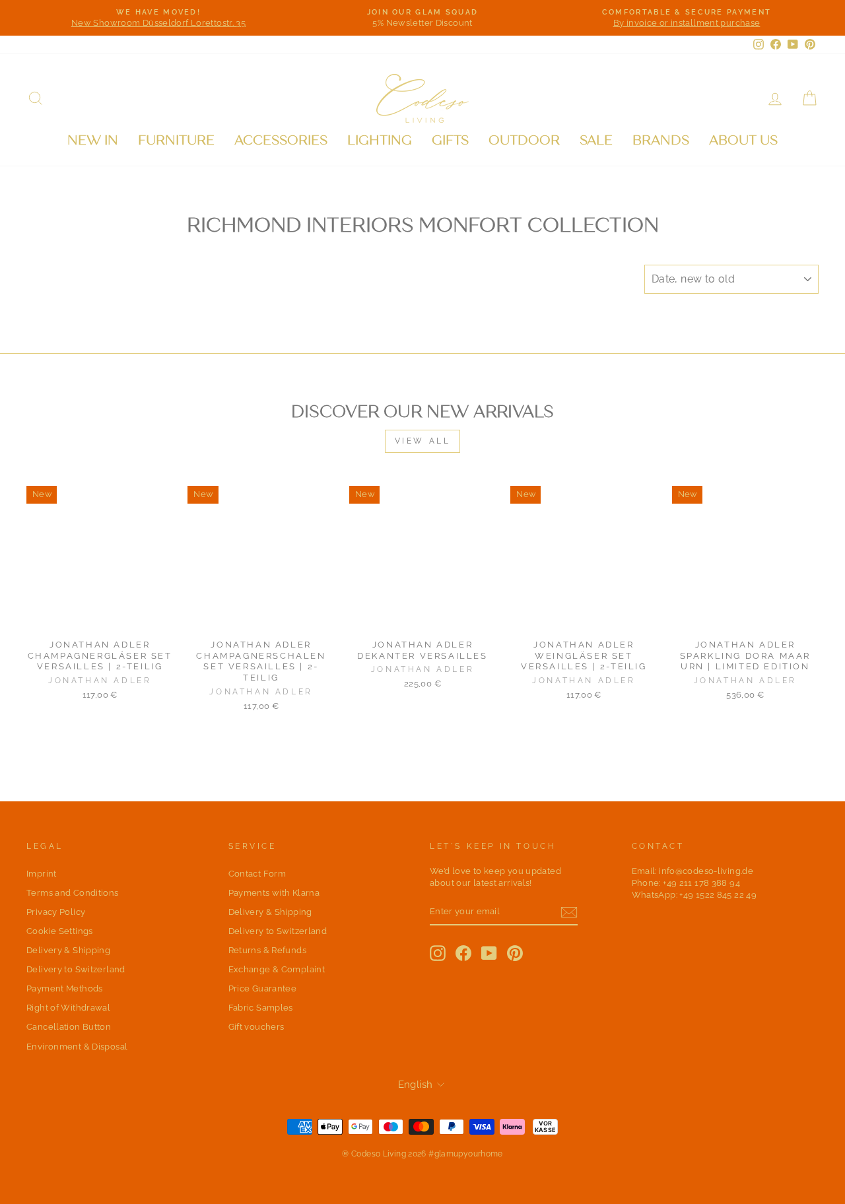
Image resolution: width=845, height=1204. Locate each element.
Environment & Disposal (76, 1047)
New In (92, 140)
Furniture (176, 140)
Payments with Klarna (274, 893)
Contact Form (257, 874)
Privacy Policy (55, 912)
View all (423, 441)
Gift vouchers (256, 1027)
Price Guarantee (262, 988)
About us (743, 140)
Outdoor (524, 140)
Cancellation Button (68, 1027)
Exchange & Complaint (276, 969)
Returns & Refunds (267, 950)
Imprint (41, 874)
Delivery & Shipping (68, 950)
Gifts (450, 140)
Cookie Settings (59, 931)
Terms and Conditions (72, 893)
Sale (596, 140)
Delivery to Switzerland (75, 969)
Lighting (379, 140)
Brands (660, 140)
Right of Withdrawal (68, 1008)
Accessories (280, 140)
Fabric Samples (260, 1008)
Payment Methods (64, 988)
